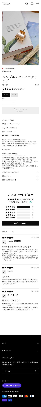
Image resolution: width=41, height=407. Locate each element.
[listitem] (20, 159)
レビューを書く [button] (20, 223)
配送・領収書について (9, 180)
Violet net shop (6, 71)
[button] (26, 3)
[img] (37, 85)
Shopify (16, 391)
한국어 (4, 381)
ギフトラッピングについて (10, 172)
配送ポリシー (6, 176)
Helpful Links (7, 351)
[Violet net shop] (6, 3)
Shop (4, 343)
